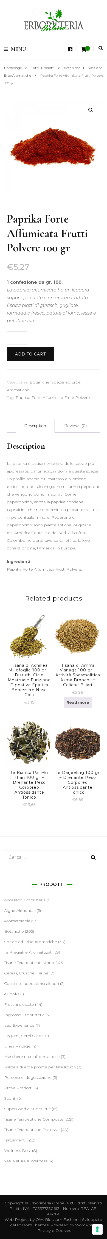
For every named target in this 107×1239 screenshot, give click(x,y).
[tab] (35, 426)
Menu (18, 49)
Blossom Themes (32, 1225)
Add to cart (30, 354)
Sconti (10, 1098)
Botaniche (39, 382)
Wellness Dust (17, 1150)
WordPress (85, 1225)
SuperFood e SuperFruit (27, 1108)
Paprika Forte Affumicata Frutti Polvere (53, 397)
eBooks (11, 993)
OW (39, 1219)
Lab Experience (19, 1025)
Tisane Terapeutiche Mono (29, 962)
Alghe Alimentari (20, 910)
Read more (77, 702)
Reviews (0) (75, 425)
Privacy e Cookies (54, 1230)
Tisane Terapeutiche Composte (33, 1119)
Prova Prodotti (18, 1087)
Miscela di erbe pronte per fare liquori (40, 1067)
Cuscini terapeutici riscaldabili (31, 983)
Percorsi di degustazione (28, 1077)
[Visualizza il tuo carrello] (83, 49)
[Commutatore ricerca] (100, 48)
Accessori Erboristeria (25, 900)
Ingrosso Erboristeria (24, 1014)
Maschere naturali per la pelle (32, 1056)
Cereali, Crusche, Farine (26, 973)
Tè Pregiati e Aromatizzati (28, 952)
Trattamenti (15, 1140)
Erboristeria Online (46, 1203)
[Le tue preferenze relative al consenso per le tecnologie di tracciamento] (97, 1229)
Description (35, 425)
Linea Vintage (17, 1046)
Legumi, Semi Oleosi (24, 1035)
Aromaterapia (17, 920)
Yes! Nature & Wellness (25, 1161)
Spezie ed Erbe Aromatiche (30, 941)
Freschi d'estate (19, 1004)
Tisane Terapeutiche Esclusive (32, 1129)
